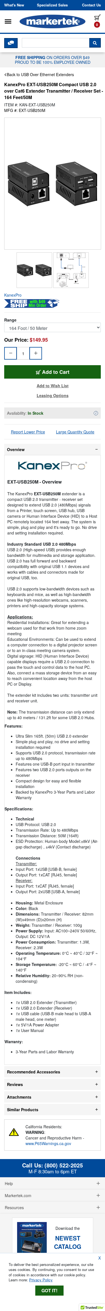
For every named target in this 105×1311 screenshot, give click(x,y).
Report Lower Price (28, 432)
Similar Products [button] (22, 1109)
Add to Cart (71, 372)
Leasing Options (53, 395)
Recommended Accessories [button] (33, 1072)
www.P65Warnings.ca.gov (48, 1143)
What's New (14, 5)
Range (10, 320)
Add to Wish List (53, 385)
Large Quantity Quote (75, 432)
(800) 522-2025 (64, 1165)
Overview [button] (16, 449)
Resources (14, 1207)
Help (9, 1183)
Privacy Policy (41, 1279)
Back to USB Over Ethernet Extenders (40, 74)
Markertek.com (18, 1195)
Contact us (91, 5)
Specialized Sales (52, 5)
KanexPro (13, 295)
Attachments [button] (19, 1097)
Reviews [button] (15, 1084)
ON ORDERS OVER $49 (52, 60)
